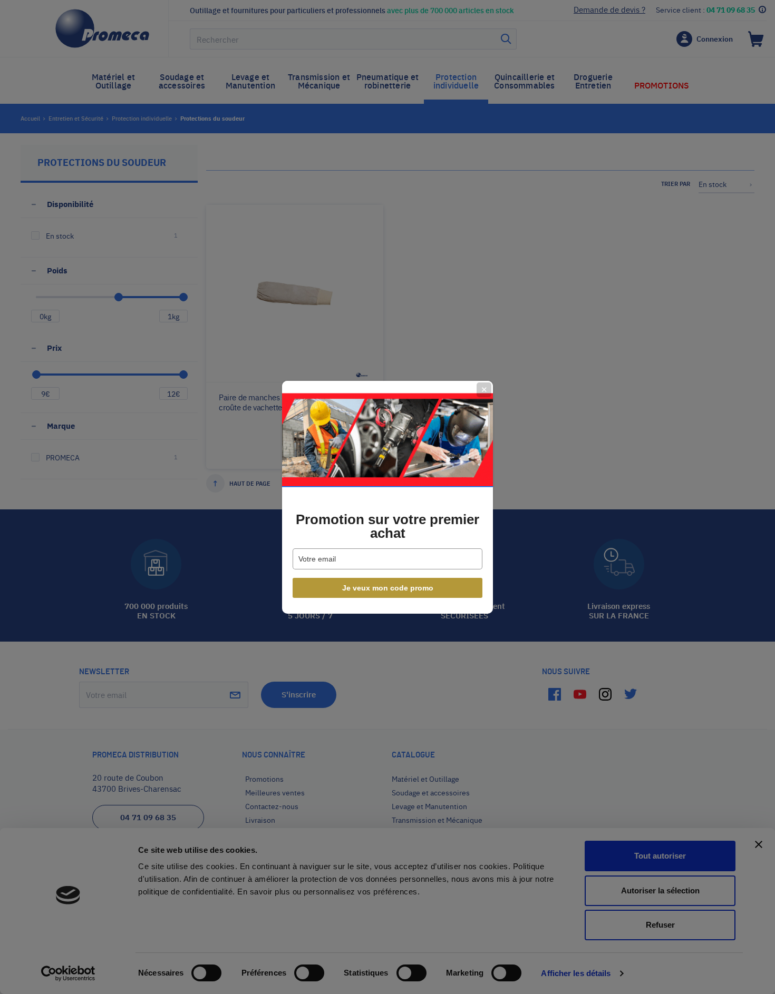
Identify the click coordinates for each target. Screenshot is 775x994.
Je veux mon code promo (387, 588)
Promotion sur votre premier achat (387, 526)
